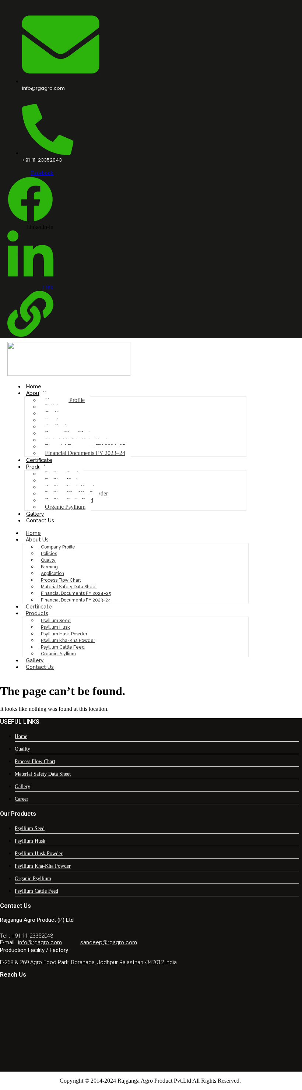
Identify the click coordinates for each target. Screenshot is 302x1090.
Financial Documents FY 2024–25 (76, 593)
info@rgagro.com (40, 942)
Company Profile (58, 547)
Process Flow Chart (61, 580)
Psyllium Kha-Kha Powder (68, 640)
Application (52, 573)
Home (33, 386)
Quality (48, 560)
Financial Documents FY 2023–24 (85, 453)
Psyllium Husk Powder (64, 633)
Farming (49, 566)
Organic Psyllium (65, 507)
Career (21, 799)
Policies (49, 553)
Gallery (35, 514)
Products (37, 467)
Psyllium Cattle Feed (63, 647)
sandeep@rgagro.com (108, 942)
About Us (37, 393)
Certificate (39, 460)
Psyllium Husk (55, 627)
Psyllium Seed (56, 620)
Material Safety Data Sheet (69, 586)
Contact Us (40, 520)
